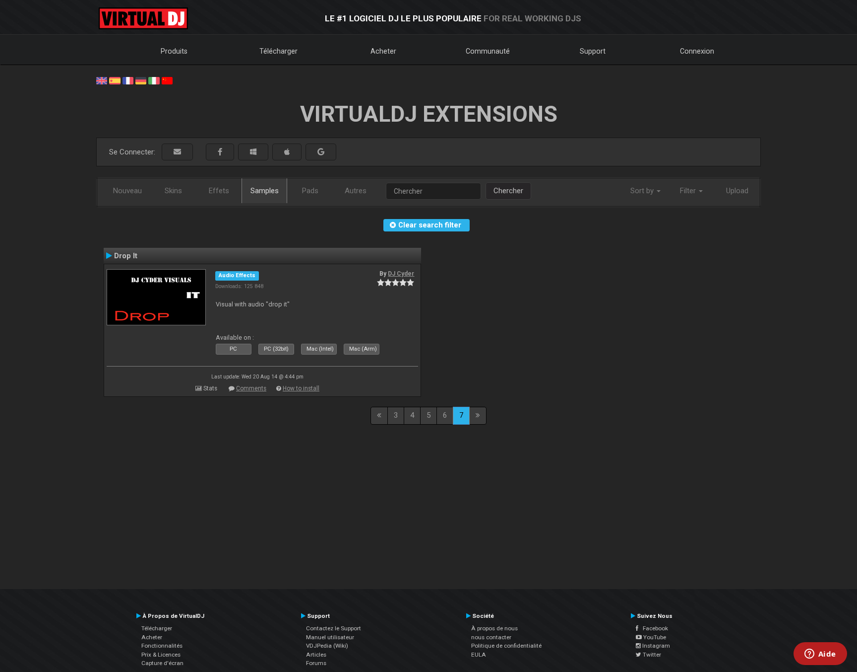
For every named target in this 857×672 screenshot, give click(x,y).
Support (593, 51)
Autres (356, 190)
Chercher (508, 190)
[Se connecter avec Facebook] (220, 152)
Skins (173, 190)
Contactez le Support (333, 628)
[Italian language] (153, 79)
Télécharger (278, 51)
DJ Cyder (401, 273)
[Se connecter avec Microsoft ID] (253, 152)
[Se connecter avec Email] (177, 152)
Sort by (643, 190)
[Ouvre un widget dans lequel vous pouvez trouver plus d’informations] (820, 654)
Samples (264, 190)
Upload (737, 190)
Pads (310, 190)
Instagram (655, 645)
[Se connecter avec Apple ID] (287, 152)
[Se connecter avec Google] (321, 152)
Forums (316, 663)
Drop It (125, 255)
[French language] (127, 79)
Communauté (488, 51)
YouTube (654, 637)
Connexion (697, 51)
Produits (174, 51)
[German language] (140, 79)
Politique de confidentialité (506, 645)
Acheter (383, 51)
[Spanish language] (114, 79)
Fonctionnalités (162, 645)
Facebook (653, 628)
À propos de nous (494, 628)
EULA (478, 654)
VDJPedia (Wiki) (327, 645)
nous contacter (491, 637)
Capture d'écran (162, 663)
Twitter (651, 654)
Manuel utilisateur (330, 637)
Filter (689, 190)
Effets (219, 190)
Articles (316, 654)
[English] (101, 79)
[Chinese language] (167, 79)
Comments (251, 388)
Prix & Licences (161, 654)
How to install (301, 388)
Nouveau (127, 190)
